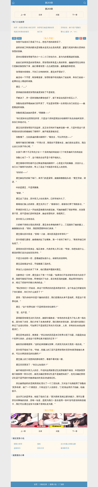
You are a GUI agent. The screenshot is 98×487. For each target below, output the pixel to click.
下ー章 (74, 431)
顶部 (62, 484)
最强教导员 (65, 448)
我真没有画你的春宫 (21, 31)
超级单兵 (17, 448)
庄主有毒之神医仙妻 (68, 444)
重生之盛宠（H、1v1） (69, 31)
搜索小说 (53, 484)
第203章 (49, 2)
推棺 (39, 444)
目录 (40, 431)
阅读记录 (43, 484)
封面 (57, 431)
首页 (35, 484)
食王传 (39, 31)
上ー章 (23, 431)
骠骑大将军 (18, 444)
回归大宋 (40, 448)
